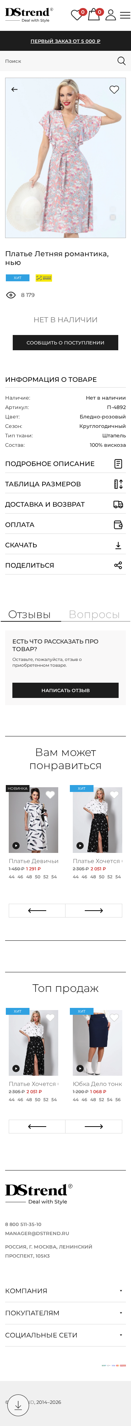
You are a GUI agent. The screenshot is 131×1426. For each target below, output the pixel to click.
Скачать (21, 545)
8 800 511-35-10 (23, 1224)
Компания (27, 1291)
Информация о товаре (51, 380)
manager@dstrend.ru (37, 1233)
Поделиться (29, 565)
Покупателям (33, 1313)
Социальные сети (42, 1335)
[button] (18, 209)
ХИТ (17, 277)
